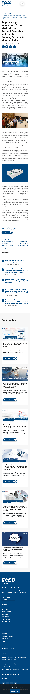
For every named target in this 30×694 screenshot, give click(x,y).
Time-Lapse (5, 614)
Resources (5, 638)
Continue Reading (9, 358)
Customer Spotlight (7, 636)
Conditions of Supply (8, 648)
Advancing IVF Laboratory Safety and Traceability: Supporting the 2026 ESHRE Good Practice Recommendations (16, 270)
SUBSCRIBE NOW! (6, 598)
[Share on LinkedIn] (10, 228)
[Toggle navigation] (27, 4)
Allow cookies (14, 691)
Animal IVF (5, 624)
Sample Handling (6, 609)
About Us (4, 643)
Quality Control (6, 619)
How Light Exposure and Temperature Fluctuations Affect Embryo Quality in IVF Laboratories (16, 281)
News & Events (10, 14)
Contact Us (5, 646)
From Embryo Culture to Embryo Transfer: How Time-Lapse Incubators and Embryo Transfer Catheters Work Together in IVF (16, 291)
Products (4, 633)
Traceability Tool (6, 621)
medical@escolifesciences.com (10, 674)
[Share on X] (14, 228)
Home (3, 14)
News (3, 641)
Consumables (5, 616)
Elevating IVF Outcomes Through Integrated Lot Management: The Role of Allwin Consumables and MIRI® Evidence (16, 301)
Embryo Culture (6, 611)
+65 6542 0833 (11, 660)
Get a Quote (6, 232)
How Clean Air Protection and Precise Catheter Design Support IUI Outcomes (16, 261)
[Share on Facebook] (7, 228)
